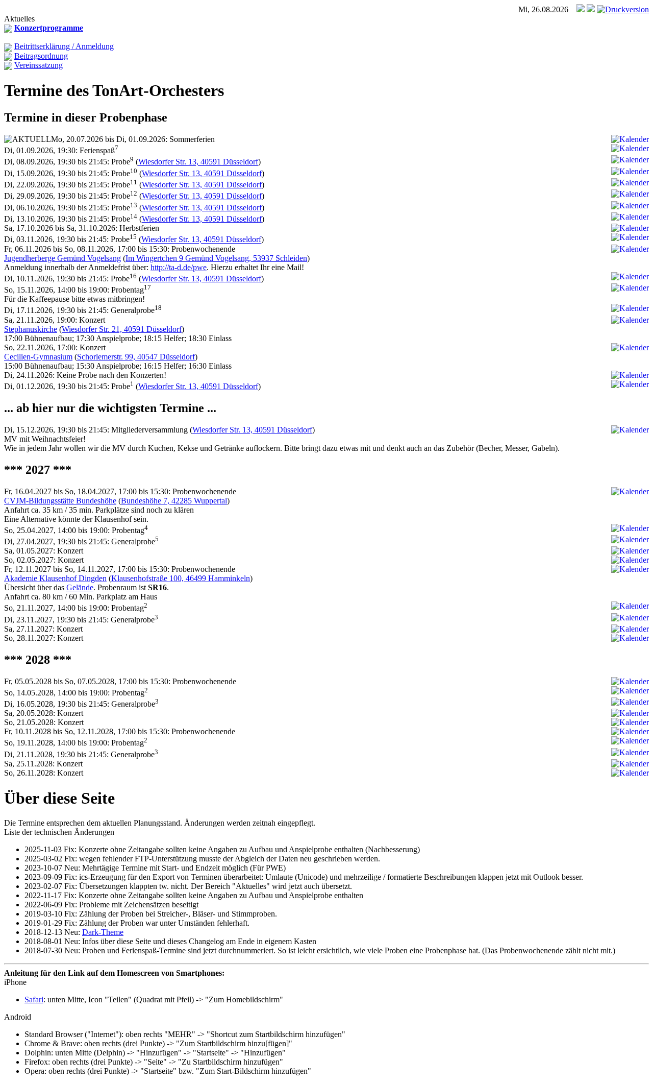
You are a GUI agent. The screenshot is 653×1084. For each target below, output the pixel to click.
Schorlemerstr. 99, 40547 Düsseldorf (136, 356)
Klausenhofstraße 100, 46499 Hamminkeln (180, 578)
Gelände (79, 587)
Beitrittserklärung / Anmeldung (64, 46)
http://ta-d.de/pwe (178, 267)
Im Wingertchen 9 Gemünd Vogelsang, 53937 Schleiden (216, 258)
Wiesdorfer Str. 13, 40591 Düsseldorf (198, 162)
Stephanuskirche (30, 329)
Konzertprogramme (48, 27)
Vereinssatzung (38, 65)
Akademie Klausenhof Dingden (55, 578)
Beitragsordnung (41, 56)
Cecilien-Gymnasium (38, 356)
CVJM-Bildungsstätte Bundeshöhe (60, 500)
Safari (33, 999)
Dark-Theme (102, 932)
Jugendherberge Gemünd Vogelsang (62, 258)
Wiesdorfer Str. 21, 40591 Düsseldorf (122, 329)
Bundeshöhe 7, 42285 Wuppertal (174, 500)
